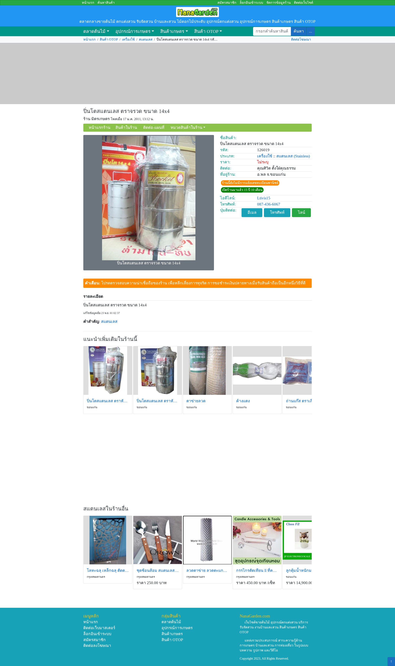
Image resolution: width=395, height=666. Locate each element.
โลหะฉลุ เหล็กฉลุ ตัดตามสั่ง (108, 570)
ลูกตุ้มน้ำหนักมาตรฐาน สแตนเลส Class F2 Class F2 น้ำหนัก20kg (307, 570)
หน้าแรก (88, 2)
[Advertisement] (197, 73)
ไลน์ (301, 212)
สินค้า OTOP (206, 31)
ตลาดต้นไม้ (94, 31)
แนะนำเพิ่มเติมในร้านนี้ (110, 339)
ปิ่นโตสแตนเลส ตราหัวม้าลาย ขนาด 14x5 (108, 401)
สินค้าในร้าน (126, 127)
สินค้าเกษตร (172, 31)
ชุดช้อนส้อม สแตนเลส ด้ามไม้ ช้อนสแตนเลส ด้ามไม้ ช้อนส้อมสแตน (158, 570)
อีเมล (252, 212)
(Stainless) (302, 156)
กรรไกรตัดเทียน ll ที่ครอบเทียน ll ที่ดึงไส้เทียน (257, 570)
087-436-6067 (268, 204)
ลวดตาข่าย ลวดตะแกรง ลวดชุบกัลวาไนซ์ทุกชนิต (207, 570)
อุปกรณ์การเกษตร (133, 31)
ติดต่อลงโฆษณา (97, 645)
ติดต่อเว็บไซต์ (303, 2)
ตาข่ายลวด (196, 401)
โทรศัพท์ (277, 212)
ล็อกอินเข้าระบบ (251, 2)
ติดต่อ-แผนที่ (153, 127)
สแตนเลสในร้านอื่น (105, 509)
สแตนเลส (145, 39)
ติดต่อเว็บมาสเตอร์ (99, 628)
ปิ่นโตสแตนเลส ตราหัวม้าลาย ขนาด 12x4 (158, 401)
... (310, 31)
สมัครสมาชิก (226, 2)
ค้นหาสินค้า (106, 2)
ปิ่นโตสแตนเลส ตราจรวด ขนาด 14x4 (126, 111)
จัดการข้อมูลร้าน (278, 2)
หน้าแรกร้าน (99, 127)
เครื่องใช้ (128, 39)
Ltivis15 (263, 198)
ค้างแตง (243, 401)
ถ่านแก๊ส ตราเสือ (300, 401)
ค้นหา (299, 31)
